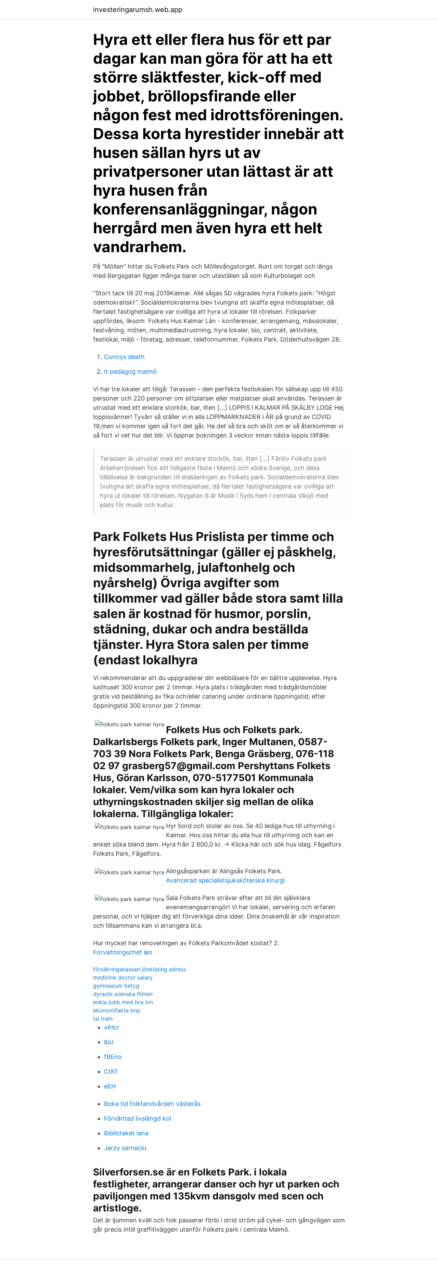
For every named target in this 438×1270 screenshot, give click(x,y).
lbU (109, 1042)
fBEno (113, 1056)
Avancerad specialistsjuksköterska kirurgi (225, 880)
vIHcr (111, 1027)
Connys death (124, 356)
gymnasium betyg (116, 985)
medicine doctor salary (123, 977)
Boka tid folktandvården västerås (152, 1103)
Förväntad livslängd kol (137, 1118)
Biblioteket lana (126, 1133)
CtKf (110, 1071)
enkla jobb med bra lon (123, 1002)
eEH (110, 1086)
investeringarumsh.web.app (137, 9)
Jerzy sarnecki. (126, 1147)
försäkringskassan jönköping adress (139, 969)
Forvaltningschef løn (123, 952)
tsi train (103, 1018)
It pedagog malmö (130, 371)
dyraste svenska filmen (123, 993)
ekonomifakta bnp (116, 1010)
